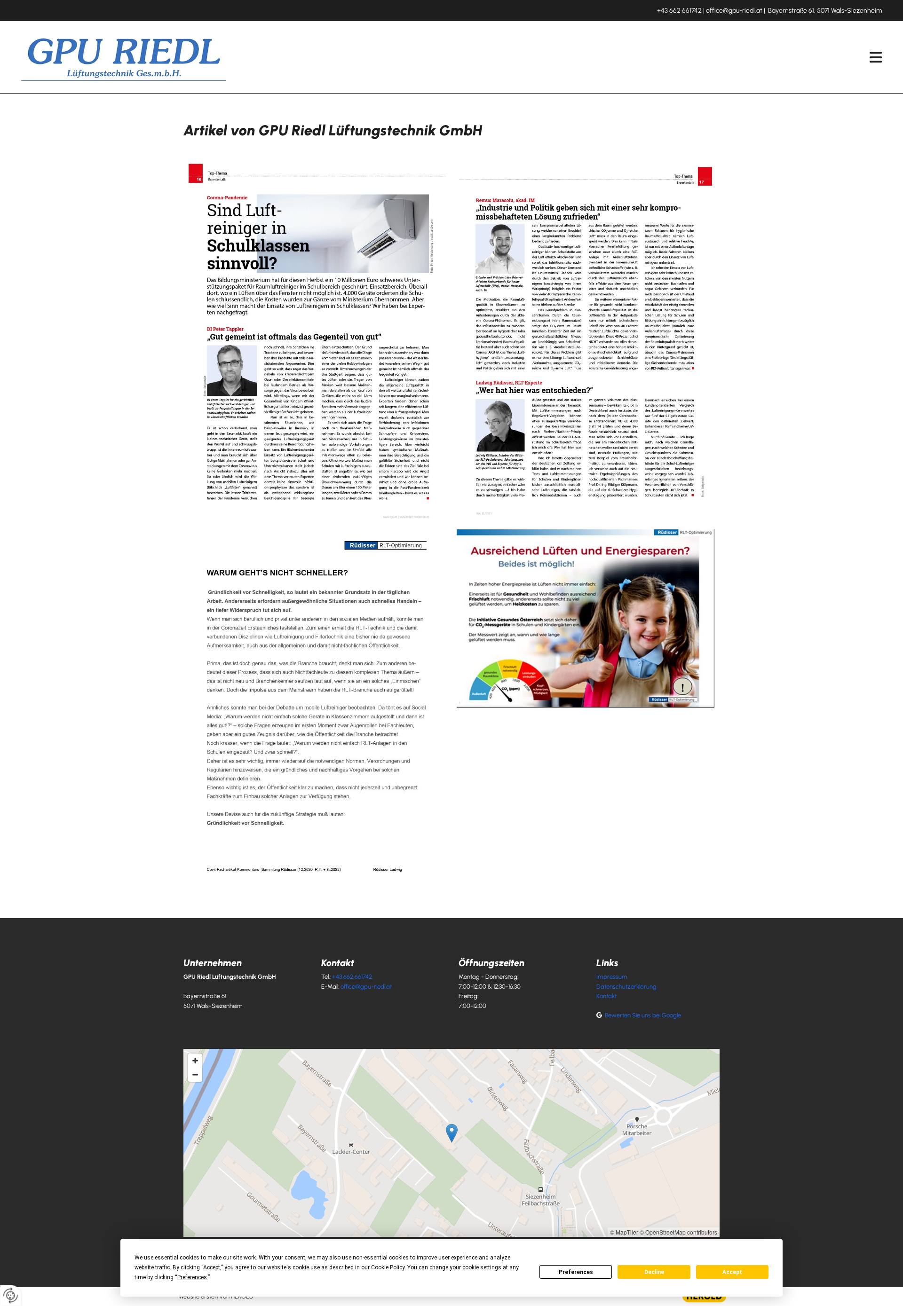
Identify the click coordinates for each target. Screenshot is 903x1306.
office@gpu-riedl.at (734, 11)
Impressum (611, 976)
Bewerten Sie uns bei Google (643, 1015)
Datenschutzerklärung (626, 986)
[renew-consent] (10, 1295)
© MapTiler (624, 1232)
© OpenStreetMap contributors (678, 1232)
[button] (561, 57)
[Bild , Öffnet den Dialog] (317, 341)
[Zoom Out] (195, 1075)
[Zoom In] (195, 1061)
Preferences (576, 1272)
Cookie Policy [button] (387, 1267)
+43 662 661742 (679, 11)
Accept (732, 1272)
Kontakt (606, 995)
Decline (654, 1272)
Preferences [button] (192, 1277)
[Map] (451, 1143)
